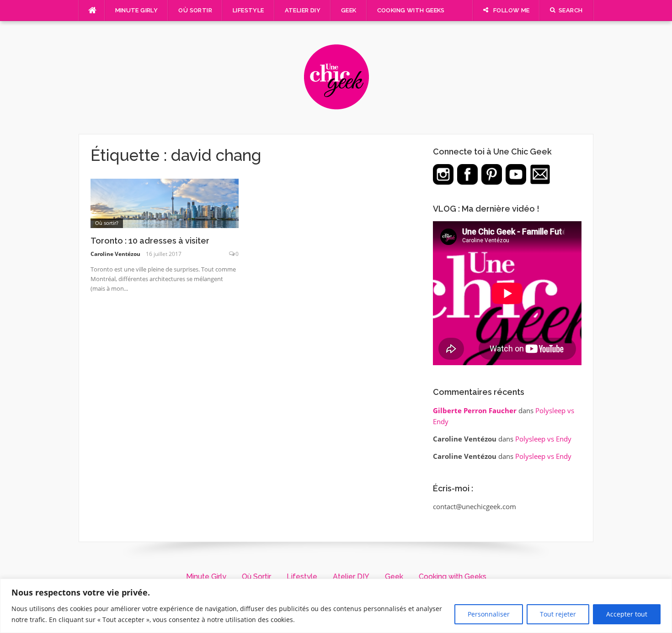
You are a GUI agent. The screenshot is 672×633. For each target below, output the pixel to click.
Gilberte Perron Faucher (475, 410)
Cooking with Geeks (411, 10)
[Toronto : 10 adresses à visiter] (165, 202)
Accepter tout (626, 614)
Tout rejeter (558, 614)
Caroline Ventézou (115, 254)
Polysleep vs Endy (543, 438)
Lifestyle (248, 10)
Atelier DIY (302, 10)
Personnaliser (489, 614)
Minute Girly (136, 10)
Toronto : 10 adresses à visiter (150, 240)
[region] (336, 606)
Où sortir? (106, 222)
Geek (349, 10)
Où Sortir (195, 10)
